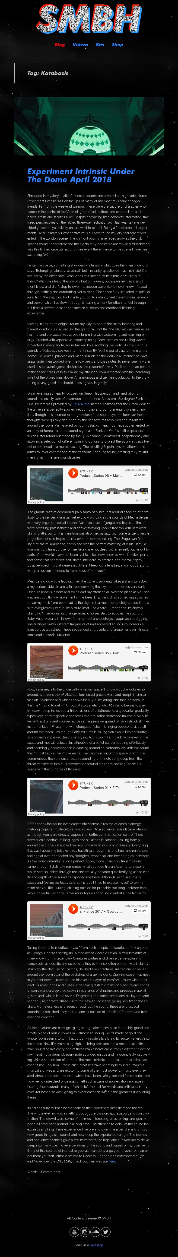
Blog (60, 44)
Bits (100, 44)
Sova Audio (81, 404)
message (97, 1245)
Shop (117, 44)
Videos (80, 44)
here (111, 1161)
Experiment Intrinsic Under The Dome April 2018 (81, 175)
